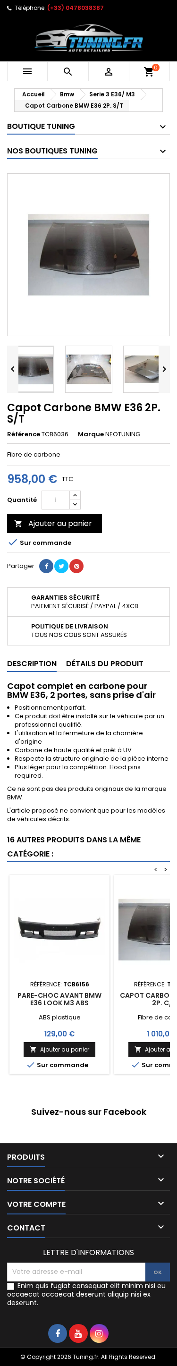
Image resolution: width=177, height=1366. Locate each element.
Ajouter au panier (53, 523)
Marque (91, 434)
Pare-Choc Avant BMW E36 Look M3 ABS (59, 999)
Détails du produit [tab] (104, 663)
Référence (23, 434)
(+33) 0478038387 (75, 8)
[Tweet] (61, 566)
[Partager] (46, 566)
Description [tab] (32, 663)
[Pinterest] (76, 566)
